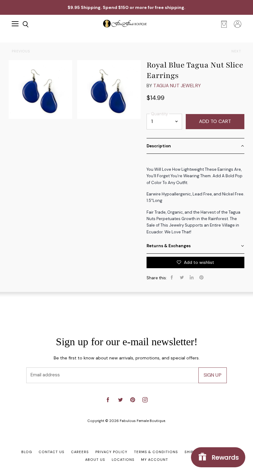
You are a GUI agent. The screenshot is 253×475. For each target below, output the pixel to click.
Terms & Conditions (156, 452)
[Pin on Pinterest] (201, 277)
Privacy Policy (111, 452)
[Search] (21, 24)
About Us (95, 459)
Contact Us (51, 452)
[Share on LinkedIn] (191, 277)
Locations (123, 459)
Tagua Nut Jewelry (177, 86)
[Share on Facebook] (172, 277)
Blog (26, 452)
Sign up (213, 375)
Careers (80, 452)
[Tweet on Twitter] (181, 277)
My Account (154, 459)
